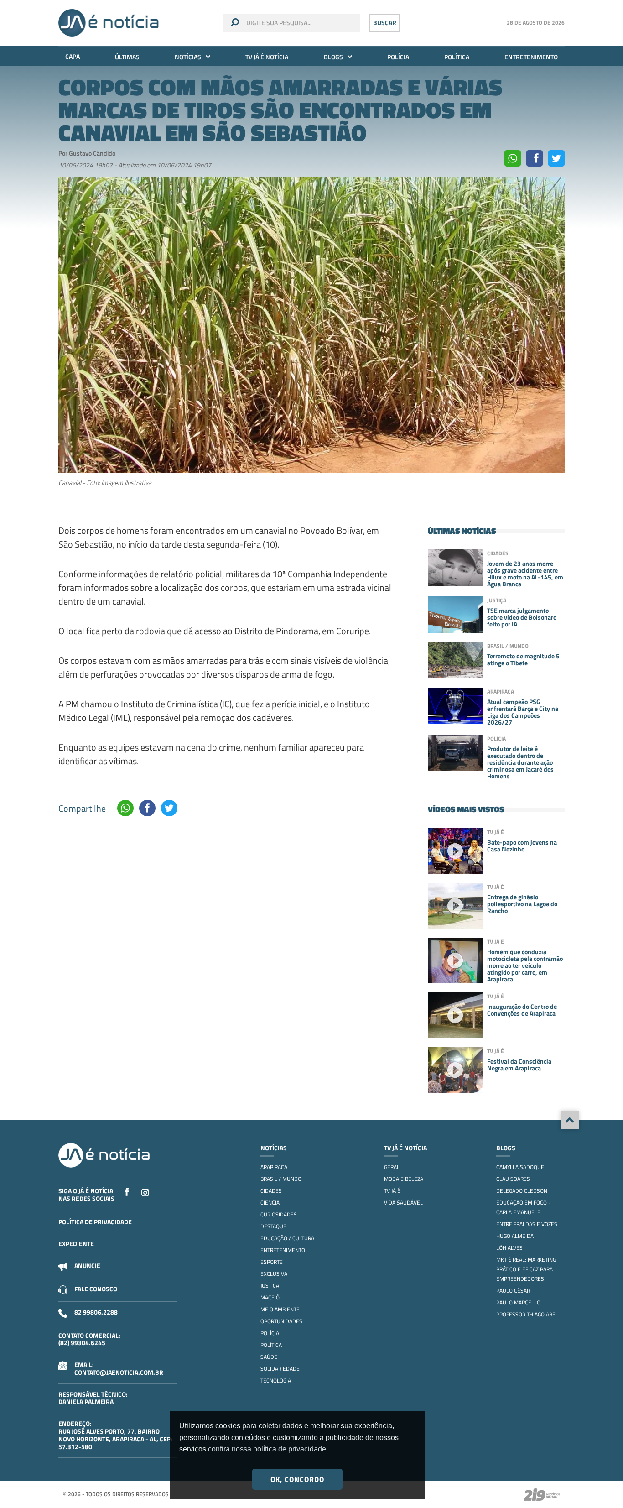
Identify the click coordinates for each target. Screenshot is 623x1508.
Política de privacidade (95, 1221)
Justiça (269, 1285)
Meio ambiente (280, 1309)
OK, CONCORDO (297, 1479)
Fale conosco (95, 1289)
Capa (72, 56)
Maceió (270, 1297)
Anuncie (87, 1265)
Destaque (273, 1226)
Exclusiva (273, 1273)
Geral (392, 1167)
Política (456, 57)
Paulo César (513, 1290)
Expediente (76, 1243)
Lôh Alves (509, 1247)
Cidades (271, 1190)
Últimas (127, 57)
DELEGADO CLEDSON (521, 1190)
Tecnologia (275, 1380)
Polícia (398, 57)
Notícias (188, 57)
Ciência (270, 1202)
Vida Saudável (403, 1202)
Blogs (333, 57)
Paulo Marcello (518, 1302)
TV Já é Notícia (266, 57)
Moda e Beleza (403, 1178)
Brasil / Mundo (280, 1178)
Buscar (384, 22)
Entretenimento (531, 57)
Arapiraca (273, 1167)
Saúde (268, 1356)
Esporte (271, 1262)
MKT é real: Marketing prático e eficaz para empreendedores (526, 1269)
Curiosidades (278, 1214)
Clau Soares (513, 1178)
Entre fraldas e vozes (526, 1224)
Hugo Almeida (515, 1235)
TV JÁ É (392, 1190)
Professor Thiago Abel (527, 1314)
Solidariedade (280, 1368)
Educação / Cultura (287, 1238)
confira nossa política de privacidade (267, 1449)
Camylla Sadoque (520, 1167)
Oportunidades (281, 1321)
